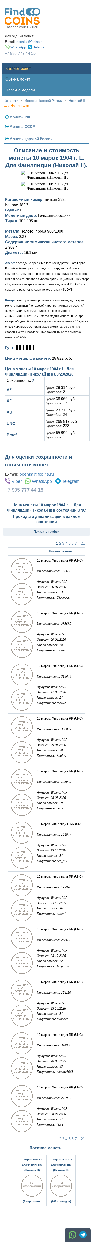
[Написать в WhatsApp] (72, 1234)
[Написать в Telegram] (83, 1234)
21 (83, 543)
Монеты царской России (31, 139)
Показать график (46, 531)
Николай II (77, 100)
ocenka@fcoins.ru (30, 42)
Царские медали (20, 90)
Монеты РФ (20, 117)
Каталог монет (18, 68)
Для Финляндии (16, 105)
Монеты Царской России (43, 100)
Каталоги (11, 100)
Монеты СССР (22, 126)
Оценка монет (17, 79)
